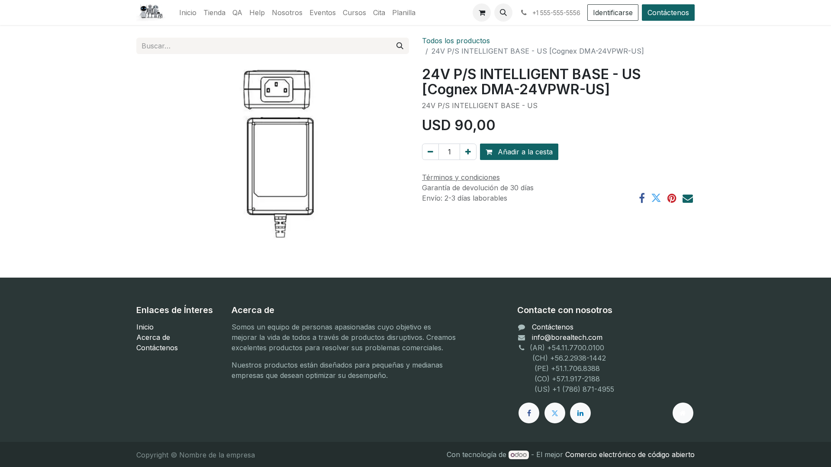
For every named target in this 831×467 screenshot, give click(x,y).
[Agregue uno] (468, 152)
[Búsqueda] (400, 46)
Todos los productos (456, 40)
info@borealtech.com (567, 337)
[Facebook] (642, 198)
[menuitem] (188, 12)
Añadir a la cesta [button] (524, 151)
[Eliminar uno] (430, 152)
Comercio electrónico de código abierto (630, 454)
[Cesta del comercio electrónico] (482, 12)
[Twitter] (656, 198)
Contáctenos (668, 12)
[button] (503, 12)
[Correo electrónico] (688, 198)
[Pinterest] (671, 198)
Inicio (145, 327)
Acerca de (153, 337)
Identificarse (613, 12)
